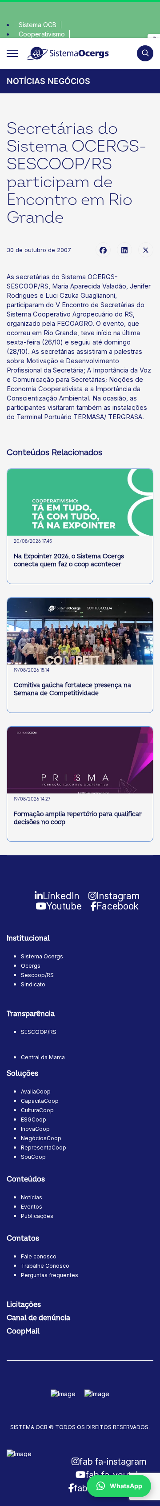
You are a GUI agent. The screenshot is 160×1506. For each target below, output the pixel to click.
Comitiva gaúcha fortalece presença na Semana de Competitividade (72, 689)
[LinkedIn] (124, 249)
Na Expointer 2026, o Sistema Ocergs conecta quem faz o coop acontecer (69, 560)
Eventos (31, 1206)
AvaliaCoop (36, 1091)
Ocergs (30, 965)
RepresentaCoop (43, 1147)
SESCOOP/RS (38, 1032)
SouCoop (33, 1157)
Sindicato (33, 984)
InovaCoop (35, 1128)
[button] (145, 53)
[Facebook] (103, 249)
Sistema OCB (37, 24)
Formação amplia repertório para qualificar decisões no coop (78, 818)
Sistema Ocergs (42, 956)
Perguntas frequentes (49, 1275)
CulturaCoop (37, 1110)
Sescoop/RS (37, 975)
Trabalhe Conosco (45, 1265)
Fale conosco (38, 1256)
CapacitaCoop (40, 1100)
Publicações (37, 1216)
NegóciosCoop (41, 1138)
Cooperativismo (42, 34)
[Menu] (12, 53)
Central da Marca (43, 1057)
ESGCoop (33, 1119)
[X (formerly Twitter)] (145, 249)
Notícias (31, 1197)
